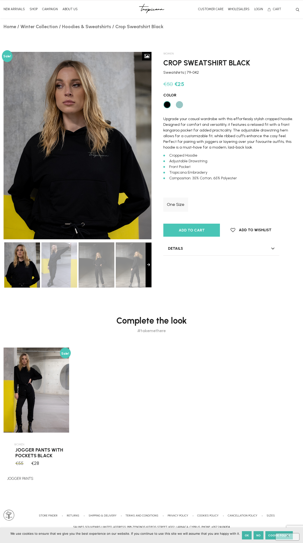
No (258, 535)
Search (297, 10)
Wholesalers (239, 9)
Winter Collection (39, 26)
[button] (251, 230)
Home (10, 26)
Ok (247, 535)
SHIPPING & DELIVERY (102, 515)
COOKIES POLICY (207, 515)
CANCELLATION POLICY (242, 515)
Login (258, 9)
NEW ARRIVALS (14, 9)
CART (277, 9)
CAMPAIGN (50, 9)
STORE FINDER (48, 515)
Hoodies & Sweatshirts (86, 26)
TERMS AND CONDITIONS (141, 515)
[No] (287, 537)
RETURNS (73, 515)
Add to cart (192, 230)
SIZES (271, 515)
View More (37, 475)
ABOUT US (70, 9)
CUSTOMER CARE (210, 9)
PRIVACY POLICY (178, 515)
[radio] (175, 205)
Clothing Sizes (175, 193)
